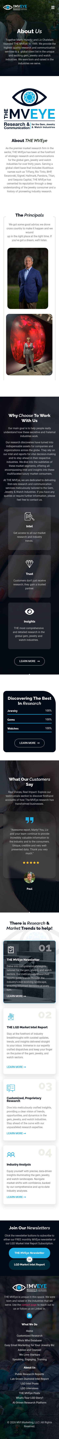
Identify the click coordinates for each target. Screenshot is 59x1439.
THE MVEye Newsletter (29, 1253)
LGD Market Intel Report (29, 1264)
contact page (29, 1304)
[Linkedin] (29, 1315)
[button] (53, 7)
